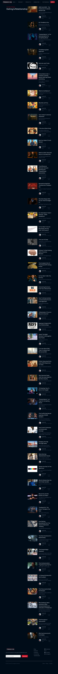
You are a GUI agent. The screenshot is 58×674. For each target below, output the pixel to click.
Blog (14, 2)
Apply (52, 2)
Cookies (50, 663)
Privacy (47, 663)
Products (28, 2)
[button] (15, 2)
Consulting (36, 2)
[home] (7, 2)
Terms (43, 663)
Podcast (20, 2)
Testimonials (45, 2)
